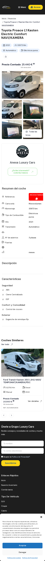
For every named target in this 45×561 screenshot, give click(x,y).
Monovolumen (35, 203)
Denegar (22, 552)
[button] (41, 517)
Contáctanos (7, 489)
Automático (11, 50)
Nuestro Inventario (9, 485)
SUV (3, 501)
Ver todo (5, 344)
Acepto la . (16, 457)
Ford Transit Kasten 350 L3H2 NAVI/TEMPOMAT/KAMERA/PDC (22, 381)
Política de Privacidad (30, 558)
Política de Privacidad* (21, 457)
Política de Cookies (14, 558)
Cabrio (4, 511)
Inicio (4, 18)
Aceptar (22, 545)
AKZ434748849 (37, 195)
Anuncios (12, 18)
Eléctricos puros (31, 50)
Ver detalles (33, 401)
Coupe (4, 506)
